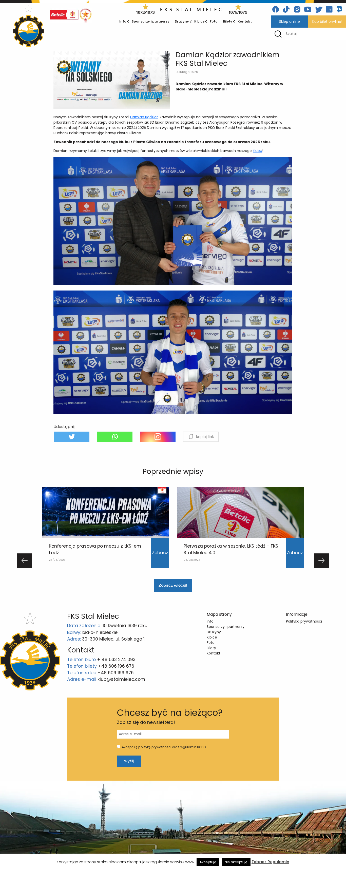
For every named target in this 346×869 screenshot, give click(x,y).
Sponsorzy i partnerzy (150, 21)
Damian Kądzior (144, 117)
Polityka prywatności (304, 621)
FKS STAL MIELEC (191, 9)
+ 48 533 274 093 (116, 659)
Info (122, 21)
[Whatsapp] (114, 437)
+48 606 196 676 (116, 666)
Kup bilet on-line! (327, 21)
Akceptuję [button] (208, 862)
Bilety (227, 21)
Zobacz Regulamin (270, 861)
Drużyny (182, 21)
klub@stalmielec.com (121, 679)
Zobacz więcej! (173, 585)
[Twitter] (71, 437)
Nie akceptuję (236, 862)
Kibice (199, 21)
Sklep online (289, 21)
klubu (257, 150)
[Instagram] (158, 437)
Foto (214, 21)
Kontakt (245, 21)
